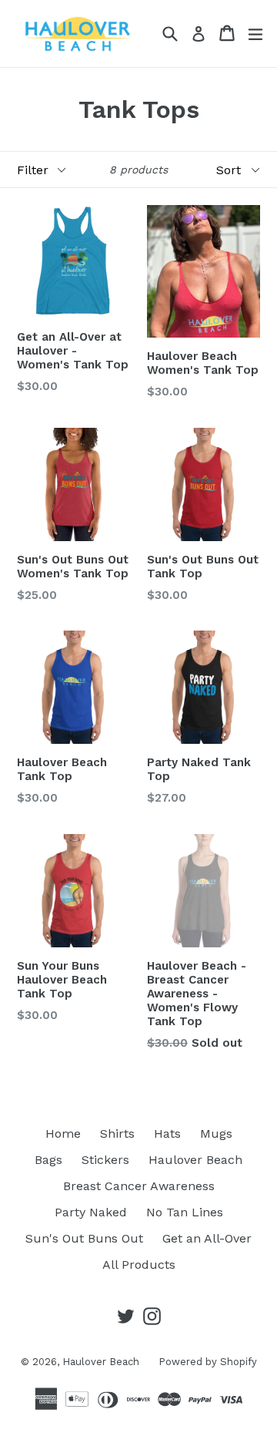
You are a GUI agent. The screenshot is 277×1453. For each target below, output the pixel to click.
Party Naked (91, 1212)
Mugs (216, 1133)
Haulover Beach (195, 1159)
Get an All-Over (207, 1238)
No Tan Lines (184, 1212)
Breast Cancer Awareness (139, 1186)
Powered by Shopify (208, 1361)
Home (63, 1133)
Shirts (117, 1133)
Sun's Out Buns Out (84, 1238)
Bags (48, 1159)
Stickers (105, 1159)
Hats (167, 1133)
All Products (138, 1264)
